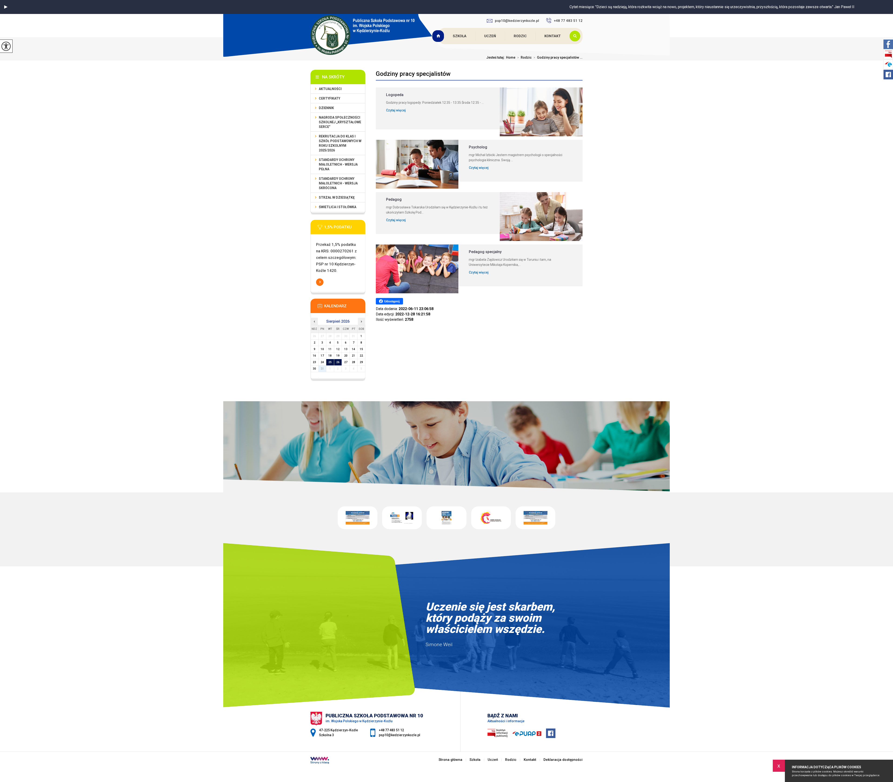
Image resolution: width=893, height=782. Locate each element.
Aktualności (330, 89)
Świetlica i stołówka (337, 207)
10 (322, 349)
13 (345, 349)
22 (361, 355)
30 (314, 368)
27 (345, 362)
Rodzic (520, 36)
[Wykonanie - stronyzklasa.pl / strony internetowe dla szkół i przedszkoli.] (319, 761)
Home (510, 57)
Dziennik (326, 108)
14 (353, 349)
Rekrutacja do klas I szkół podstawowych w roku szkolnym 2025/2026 (340, 143)
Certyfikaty (329, 98)
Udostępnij (392, 301)
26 (338, 362)
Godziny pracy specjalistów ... (558, 57)
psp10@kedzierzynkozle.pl (517, 21)
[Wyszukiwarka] (576, 36)
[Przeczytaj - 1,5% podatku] (344, 228)
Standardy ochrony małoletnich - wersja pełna (338, 164)
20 (345, 355)
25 (330, 362)
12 (338, 349)
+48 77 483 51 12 (568, 21)
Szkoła (459, 36)
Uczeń (490, 36)
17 (322, 355)
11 (330, 349)
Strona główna (438, 36)
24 (322, 362)
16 (314, 355)
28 (353, 362)
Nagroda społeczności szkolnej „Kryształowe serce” (340, 122)
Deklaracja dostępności (563, 760)
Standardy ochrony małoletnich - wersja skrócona (338, 183)
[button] (6, 7)
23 (314, 362)
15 (361, 349)
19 (338, 355)
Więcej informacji (319, 282)
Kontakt (552, 36)
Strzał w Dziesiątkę (337, 197)
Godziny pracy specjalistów (413, 73)
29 (361, 362)
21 (353, 355)
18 (330, 355)
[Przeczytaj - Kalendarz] (344, 307)
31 (322, 368)
